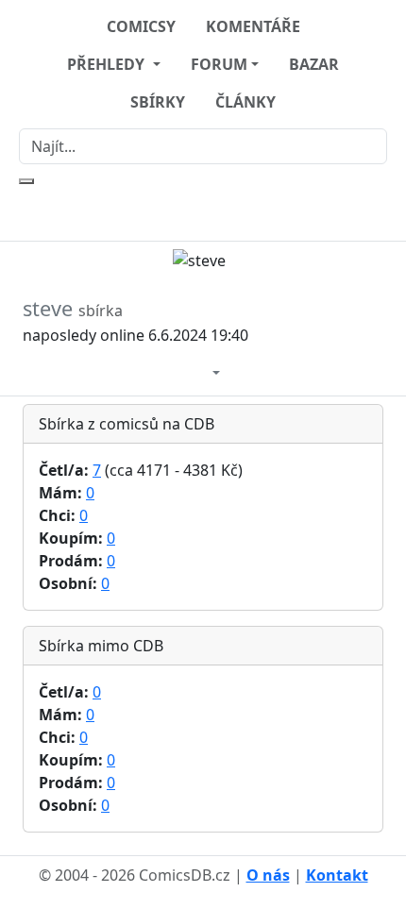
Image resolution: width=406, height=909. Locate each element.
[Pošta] (197, 371)
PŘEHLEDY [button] (107, 64)
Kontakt (337, 875)
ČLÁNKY (245, 102)
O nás (268, 875)
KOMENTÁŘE (253, 26)
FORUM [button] (219, 64)
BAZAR (314, 64)
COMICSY (141, 26)
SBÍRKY (157, 102)
